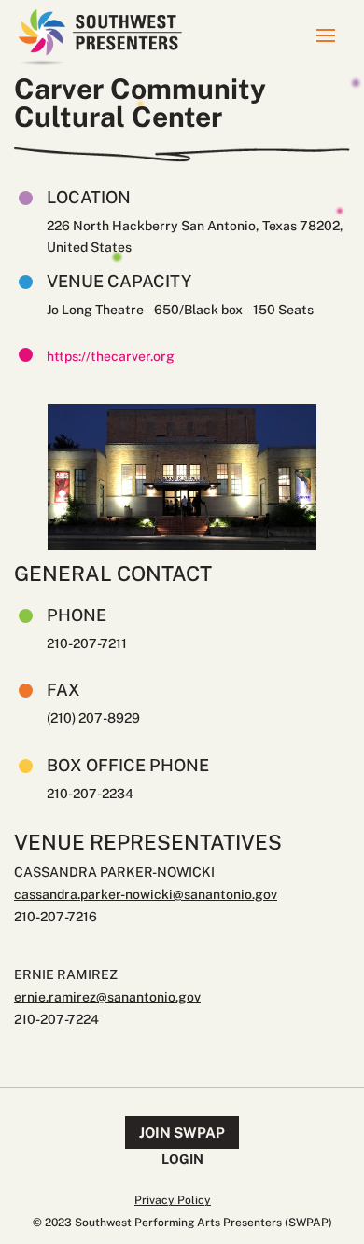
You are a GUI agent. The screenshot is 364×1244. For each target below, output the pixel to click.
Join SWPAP (182, 1132)
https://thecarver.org (111, 356)
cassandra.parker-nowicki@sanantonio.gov (145, 894)
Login (182, 1159)
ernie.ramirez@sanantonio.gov (107, 996)
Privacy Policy (172, 1200)
